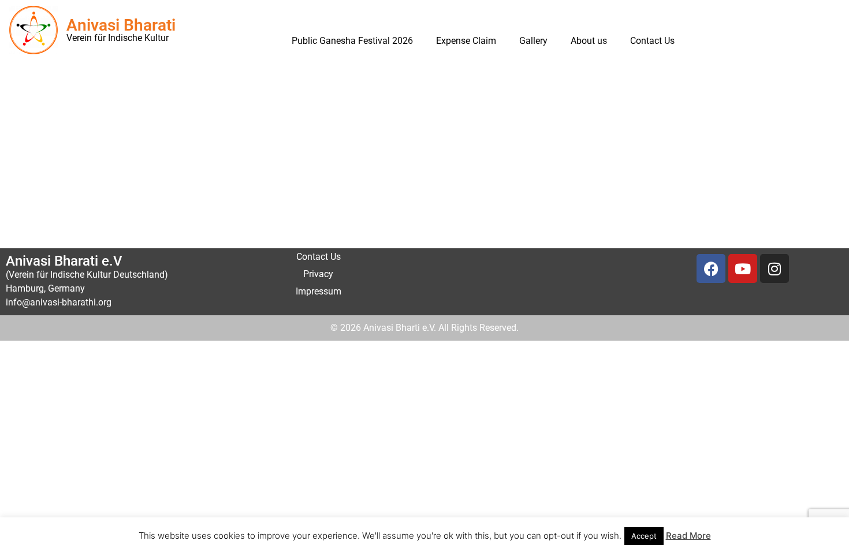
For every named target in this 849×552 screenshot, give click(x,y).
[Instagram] (774, 268)
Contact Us (652, 40)
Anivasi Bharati (121, 25)
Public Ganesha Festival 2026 (352, 40)
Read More (688, 535)
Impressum (318, 291)
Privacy (318, 273)
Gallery (533, 40)
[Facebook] (711, 268)
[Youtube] (742, 268)
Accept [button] (644, 535)
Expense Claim (466, 40)
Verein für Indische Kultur (117, 37)
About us (589, 40)
